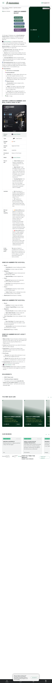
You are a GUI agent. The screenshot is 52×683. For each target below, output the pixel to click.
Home (3, 7)
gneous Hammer (7, 364)
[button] (49, 673)
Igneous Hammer (7, 41)
